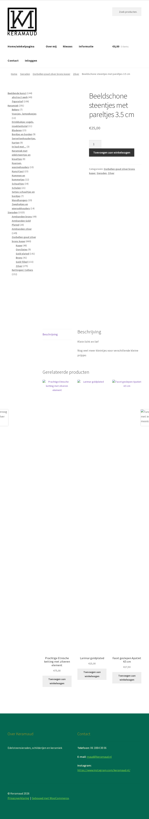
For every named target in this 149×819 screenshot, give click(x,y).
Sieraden (25, 74)
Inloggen (31, 60)
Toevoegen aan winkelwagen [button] (57, 681)
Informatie (86, 46)
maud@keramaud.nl (99, 757)
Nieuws (68, 46)
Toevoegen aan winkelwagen (111, 152)
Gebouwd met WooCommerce (50, 798)
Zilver (76, 74)
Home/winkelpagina (21, 46)
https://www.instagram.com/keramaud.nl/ (103, 770)
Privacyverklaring (18, 798)
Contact (13, 60)
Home (14, 74)
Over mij (51, 46)
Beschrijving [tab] (50, 334)
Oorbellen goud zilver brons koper (51, 74)
